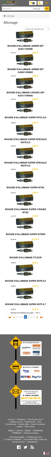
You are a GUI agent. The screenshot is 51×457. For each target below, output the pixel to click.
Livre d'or (11, 419)
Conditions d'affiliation (13, 439)
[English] (47, 453)
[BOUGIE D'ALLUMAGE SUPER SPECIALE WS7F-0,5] (25, 154)
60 (39, 312)
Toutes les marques (31, 433)
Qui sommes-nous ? (35, 419)
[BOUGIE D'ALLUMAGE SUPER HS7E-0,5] (25, 270)
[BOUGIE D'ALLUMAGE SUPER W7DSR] (25, 224)
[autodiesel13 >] (4, 16)
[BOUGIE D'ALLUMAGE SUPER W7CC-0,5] (25, 107)
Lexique (20, 426)
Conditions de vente (34, 437)
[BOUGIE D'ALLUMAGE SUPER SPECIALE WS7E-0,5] (25, 130)
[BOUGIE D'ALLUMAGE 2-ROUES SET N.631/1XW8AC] (25, 84)
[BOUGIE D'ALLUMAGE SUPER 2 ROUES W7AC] (25, 200)
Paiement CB (30, 421)
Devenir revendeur (38, 424)
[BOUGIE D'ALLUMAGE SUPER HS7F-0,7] (25, 294)
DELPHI (20, 430)
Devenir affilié (24, 424)
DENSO (28, 430)
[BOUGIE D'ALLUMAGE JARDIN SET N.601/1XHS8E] (25, 37)
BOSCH (11, 430)
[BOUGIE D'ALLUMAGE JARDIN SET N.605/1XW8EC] (25, 60)
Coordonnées (11, 424)
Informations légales (17, 437)
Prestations (21, 419)
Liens (39, 421)
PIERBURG (17, 433)
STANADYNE (38, 430)
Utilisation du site (16, 421)
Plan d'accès (30, 426)
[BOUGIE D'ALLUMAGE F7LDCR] (25, 247)
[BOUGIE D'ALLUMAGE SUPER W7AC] (25, 177)
